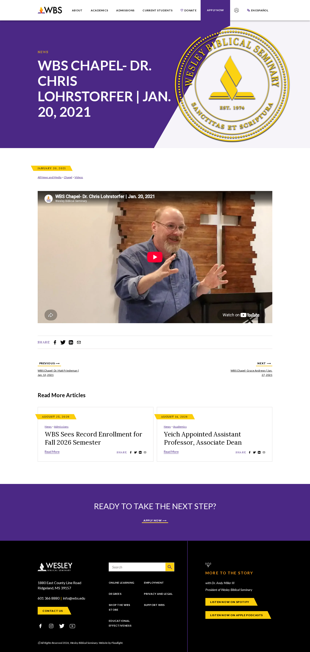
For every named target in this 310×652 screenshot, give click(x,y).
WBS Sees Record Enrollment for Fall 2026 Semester (93, 438)
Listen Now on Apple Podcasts (236, 615)
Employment (154, 582)
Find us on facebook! (40, 626)
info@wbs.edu (74, 598)
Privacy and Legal (158, 593)
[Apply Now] (215, 10)
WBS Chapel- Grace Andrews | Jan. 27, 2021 (249, 369)
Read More (52, 452)
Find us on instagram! (51, 626)
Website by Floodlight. (111, 643)
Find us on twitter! (61, 626)
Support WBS (154, 605)
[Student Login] (236, 10)
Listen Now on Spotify (229, 602)
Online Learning (121, 582)
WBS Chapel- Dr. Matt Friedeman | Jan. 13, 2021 (60, 369)
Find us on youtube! (72, 626)
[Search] (169, 567)
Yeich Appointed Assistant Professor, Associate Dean (203, 438)
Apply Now (152, 520)
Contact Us (52, 610)
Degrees (115, 593)
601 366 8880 (48, 598)
